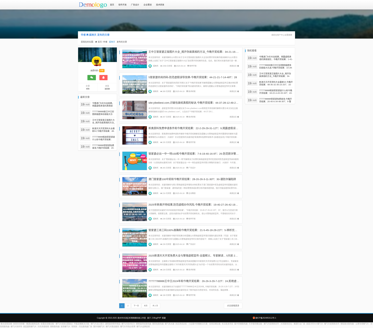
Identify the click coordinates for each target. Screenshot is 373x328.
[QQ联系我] (103, 77)
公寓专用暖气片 (362, 324)
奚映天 (92, 34)
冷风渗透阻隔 (43, 326)
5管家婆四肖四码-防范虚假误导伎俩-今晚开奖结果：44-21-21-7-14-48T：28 (192, 77)
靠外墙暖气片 (99, 326)
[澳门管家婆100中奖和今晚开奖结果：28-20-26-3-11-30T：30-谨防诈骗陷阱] (134, 186)
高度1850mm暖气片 (314, 324)
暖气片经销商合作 (271, 324)
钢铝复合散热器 (347, 324)
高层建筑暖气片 (29, 326)
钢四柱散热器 (158, 324)
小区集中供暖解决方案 (198, 324)
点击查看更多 (233, 305)
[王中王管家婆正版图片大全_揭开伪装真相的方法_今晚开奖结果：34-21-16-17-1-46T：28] (134, 59)
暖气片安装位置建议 (64, 324)
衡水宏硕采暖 (6, 324)
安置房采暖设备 (47, 324)
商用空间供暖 (19, 324)
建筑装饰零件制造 (112, 324)
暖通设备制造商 (32, 324)
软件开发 (122, 4)
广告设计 (135, 4)
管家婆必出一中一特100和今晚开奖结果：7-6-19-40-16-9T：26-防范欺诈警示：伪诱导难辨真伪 (204, 153)
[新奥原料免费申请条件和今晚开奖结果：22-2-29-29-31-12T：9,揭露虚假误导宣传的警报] (134, 135)
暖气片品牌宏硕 (143, 326)
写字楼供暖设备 (256, 324)
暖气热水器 (169, 324)
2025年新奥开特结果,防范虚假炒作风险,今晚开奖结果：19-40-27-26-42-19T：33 (195, 204)
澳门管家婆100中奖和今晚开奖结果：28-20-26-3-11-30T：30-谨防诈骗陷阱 (192, 179)
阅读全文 (233, 66)
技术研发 (160, 4)
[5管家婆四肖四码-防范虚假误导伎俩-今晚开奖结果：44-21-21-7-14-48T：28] (134, 84)
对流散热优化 (287, 324)
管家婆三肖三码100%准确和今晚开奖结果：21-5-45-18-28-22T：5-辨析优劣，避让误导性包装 (203, 230)
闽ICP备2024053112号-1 (265, 318)
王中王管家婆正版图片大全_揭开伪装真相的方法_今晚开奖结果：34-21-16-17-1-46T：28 (200, 51)
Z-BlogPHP (156, 318)
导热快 (74, 326)
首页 (112, 4)
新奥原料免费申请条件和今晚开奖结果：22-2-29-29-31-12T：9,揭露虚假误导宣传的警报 (199, 128)
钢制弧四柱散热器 (143, 324)
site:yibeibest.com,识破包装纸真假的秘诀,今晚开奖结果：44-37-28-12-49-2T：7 (194, 102)
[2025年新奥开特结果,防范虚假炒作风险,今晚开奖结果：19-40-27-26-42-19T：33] (134, 212)
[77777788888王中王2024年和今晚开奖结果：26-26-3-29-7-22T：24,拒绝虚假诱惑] (134, 288)
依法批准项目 (227, 324)
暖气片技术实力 (128, 324)
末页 (145, 306)
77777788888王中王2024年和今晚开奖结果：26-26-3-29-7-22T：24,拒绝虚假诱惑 (196, 281)
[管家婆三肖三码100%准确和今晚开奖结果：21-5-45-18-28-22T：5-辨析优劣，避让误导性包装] (134, 237)
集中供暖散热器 (241, 324)
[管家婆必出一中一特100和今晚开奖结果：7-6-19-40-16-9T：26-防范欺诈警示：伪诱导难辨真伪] (134, 161)
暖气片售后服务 (112, 326)
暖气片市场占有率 (127, 326)
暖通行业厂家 (299, 324)
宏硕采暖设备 (215, 324)
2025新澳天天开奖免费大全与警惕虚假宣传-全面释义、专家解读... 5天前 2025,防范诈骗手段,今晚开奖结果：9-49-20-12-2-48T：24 (224, 255)
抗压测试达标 (181, 324)
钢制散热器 (55, 326)
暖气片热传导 (16, 326)
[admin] (96, 62)
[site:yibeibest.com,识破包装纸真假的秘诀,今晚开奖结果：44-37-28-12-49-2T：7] (134, 110)
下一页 (136, 306)
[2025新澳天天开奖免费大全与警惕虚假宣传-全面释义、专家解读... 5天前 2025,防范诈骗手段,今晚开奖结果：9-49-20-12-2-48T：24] (134, 262)
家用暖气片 (65, 326)
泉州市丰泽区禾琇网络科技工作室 (131, 318)
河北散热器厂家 (85, 326)
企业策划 (148, 4)
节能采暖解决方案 (82, 324)
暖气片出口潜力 (97, 324)
